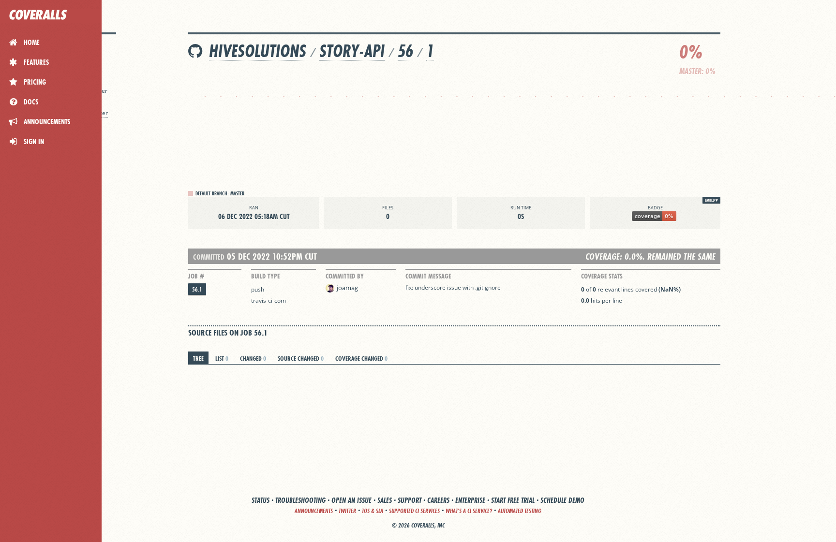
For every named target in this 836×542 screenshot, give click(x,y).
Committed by (345, 276)
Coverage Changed (361, 358)
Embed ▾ (711, 200)
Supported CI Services (414, 511)
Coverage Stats (602, 276)
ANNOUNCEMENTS (314, 511)
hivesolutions (257, 51)
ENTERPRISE (470, 500)
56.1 (197, 289)
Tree (198, 358)
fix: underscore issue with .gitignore (453, 287)
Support (409, 500)
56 (405, 51)
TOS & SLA (372, 511)
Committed (208, 257)
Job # (196, 276)
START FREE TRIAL (513, 500)
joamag (347, 287)
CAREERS (438, 500)
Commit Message (428, 276)
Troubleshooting (300, 500)
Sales (384, 500)
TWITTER (347, 511)
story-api (352, 51)
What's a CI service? (469, 511)
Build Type (265, 276)
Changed (253, 358)
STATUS (260, 500)
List (221, 358)
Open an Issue (351, 500)
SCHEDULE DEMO (562, 500)
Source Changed (301, 358)
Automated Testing (519, 511)
